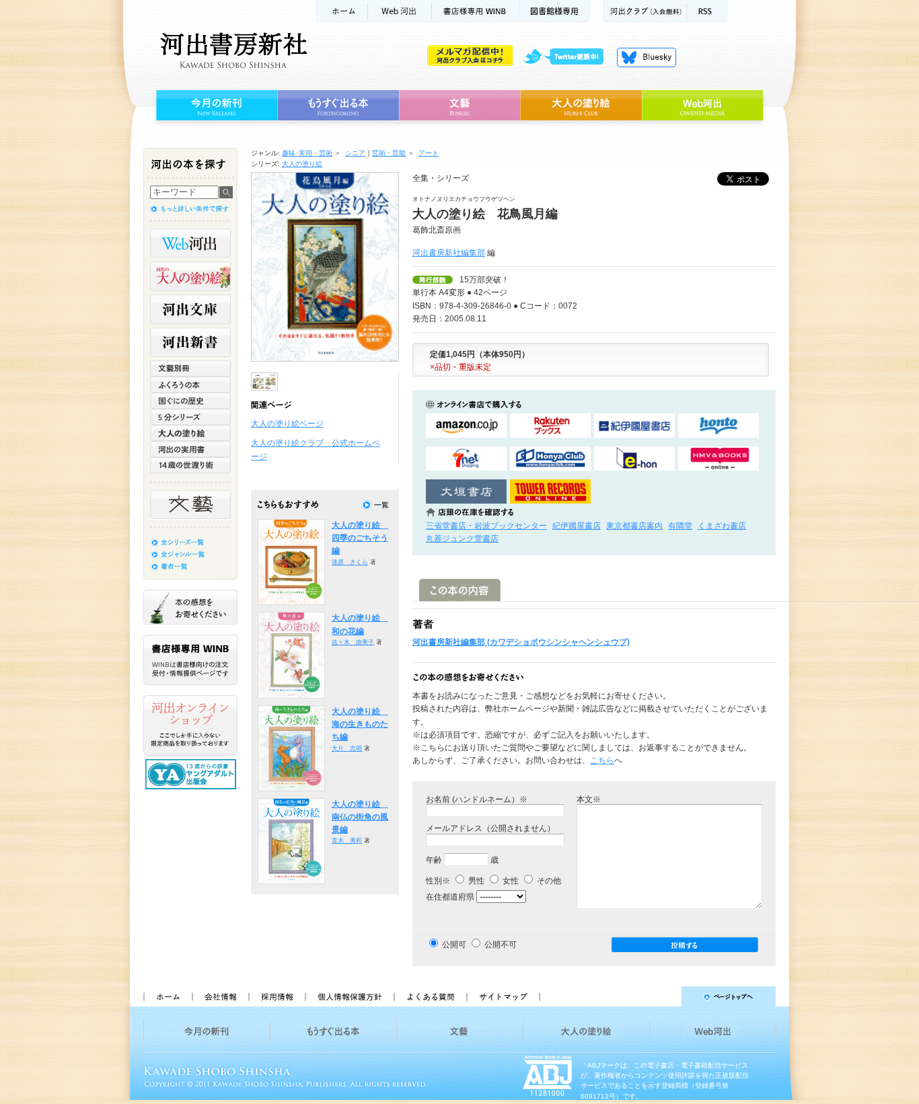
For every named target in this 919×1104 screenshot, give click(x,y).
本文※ (589, 799)
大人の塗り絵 (581, 105)
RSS (707, 11)
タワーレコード (550, 491)
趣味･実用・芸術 (307, 153)
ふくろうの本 (190, 385)
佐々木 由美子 (353, 642)
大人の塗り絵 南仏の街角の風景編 (360, 817)
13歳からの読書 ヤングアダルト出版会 (192, 774)
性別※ (438, 880)
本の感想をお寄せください (190, 607)
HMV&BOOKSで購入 (718, 458)
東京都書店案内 (634, 525)
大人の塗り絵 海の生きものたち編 (360, 724)
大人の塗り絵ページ (287, 423)
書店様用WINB (476, 11)
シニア (355, 153)
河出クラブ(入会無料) (645, 11)
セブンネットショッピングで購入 (466, 458)
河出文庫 (190, 309)
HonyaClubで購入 (550, 458)
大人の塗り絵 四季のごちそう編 (360, 538)
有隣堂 (680, 525)
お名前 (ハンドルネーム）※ (476, 799)
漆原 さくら (350, 562)
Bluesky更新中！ (646, 57)
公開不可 (500, 944)
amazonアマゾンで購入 (466, 425)
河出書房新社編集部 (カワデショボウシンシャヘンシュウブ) (521, 642)
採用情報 (276, 996)
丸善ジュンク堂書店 (462, 538)
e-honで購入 (634, 458)
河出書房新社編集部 (448, 253)
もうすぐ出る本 (338, 105)
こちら (602, 760)
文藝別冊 (190, 368)
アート (428, 153)
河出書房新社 (232, 50)
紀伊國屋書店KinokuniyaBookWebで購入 (634, 425)
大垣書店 (466, 491)
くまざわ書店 (722, 525)
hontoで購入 (718, 425)
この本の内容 (460, 590)
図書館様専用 (554, 11)
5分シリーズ (190, 417)
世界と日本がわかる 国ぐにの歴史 (190, 401)
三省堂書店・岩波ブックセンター (486, 525)
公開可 (454, 944)
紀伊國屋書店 (576, 525)
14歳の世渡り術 (190, 465)
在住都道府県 (450, 897)
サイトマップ (503, 996)
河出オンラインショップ (190, 725)
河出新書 (190, 342)
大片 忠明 (347, 748)
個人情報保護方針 (349, 996)
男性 (475, 880)
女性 (510, 880)
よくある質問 (430, 996)
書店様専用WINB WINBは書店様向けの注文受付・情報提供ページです (190, 660)
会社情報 (220, 996)
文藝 (459, 105)
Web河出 (399, 11)
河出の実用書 (190, 449)
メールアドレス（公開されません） (490, 828)
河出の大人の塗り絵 (190, 276)
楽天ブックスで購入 (550, 425)
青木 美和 (347, 840)
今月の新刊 (215, 105)
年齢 (434, 860)
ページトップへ (664, 996)
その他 (548, 880)
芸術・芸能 (389, 153)
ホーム (341, 11)
